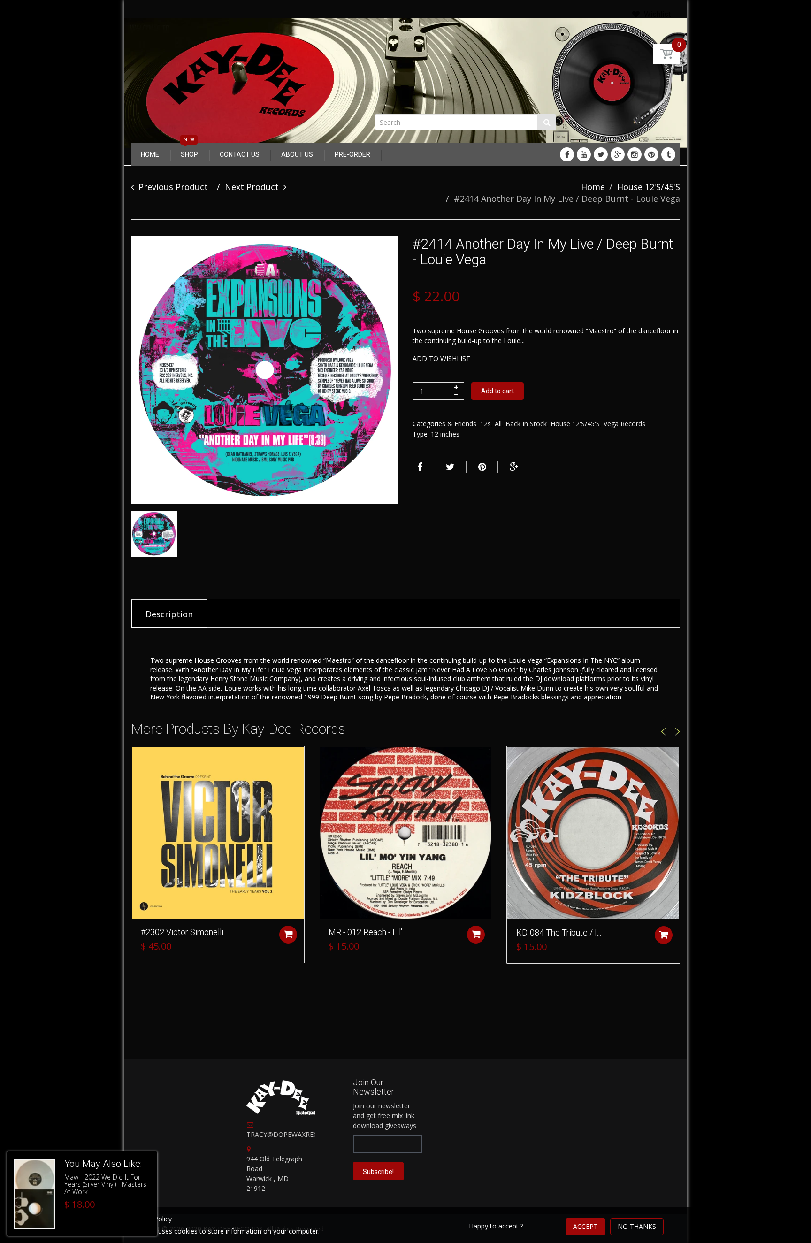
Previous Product (173, 186)
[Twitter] (601, 154)
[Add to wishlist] (138, 758)
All (498, 423)
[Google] (618, 154)
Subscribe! (378, 1171)
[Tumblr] (668, 154)
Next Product (252, 186)
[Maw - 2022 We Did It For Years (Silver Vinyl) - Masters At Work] (34, 1194)
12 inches (445, 434)
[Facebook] (567, 154)
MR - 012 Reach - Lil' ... (368, 932)
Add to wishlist (441, 358)
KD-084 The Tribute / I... (558, 932)
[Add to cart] (288, 935)
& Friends (461, 423)
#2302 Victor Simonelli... (184, 932)
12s (485, 423)
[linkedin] (584, 154)
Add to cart (497, 391)
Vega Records (624, 423)
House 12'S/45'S (648, 186)
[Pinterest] (651, 154)
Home (593, 186)
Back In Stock (526, 423)
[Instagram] (634, 154)
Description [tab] (169, 614)
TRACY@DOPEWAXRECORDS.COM (299, 1134)
